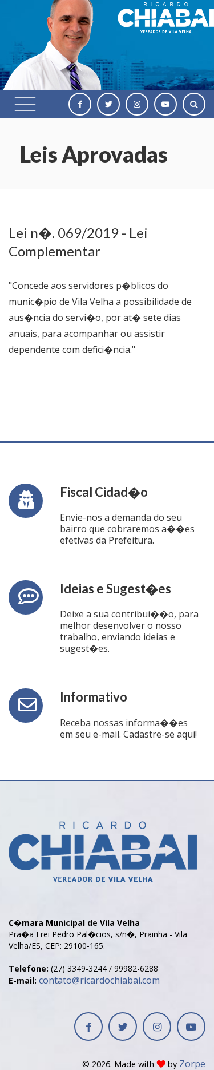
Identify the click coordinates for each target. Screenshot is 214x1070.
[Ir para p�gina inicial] (103, 829)
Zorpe (192, 1063)
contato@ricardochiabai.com (99, 980)
